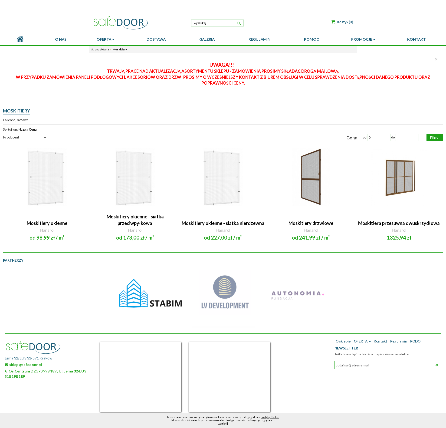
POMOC (311, 39)
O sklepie (343, 341)
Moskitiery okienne (47, 223)
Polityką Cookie (270, 416)
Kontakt (380, 341)
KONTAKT (416, 39)
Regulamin (398, 341)
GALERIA (207, 39)
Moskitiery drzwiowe (311, 223)
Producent (11, 137)
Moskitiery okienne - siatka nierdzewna (223, 223)
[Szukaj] (239, 23)
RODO (415, 341)
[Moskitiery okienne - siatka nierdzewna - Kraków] (223, 177)
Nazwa (23, 129)
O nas (60, 39)
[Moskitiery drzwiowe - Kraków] (311, 177)
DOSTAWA (156, 39)
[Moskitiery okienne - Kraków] (47, 177)
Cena (33, 129)
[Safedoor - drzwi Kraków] (139, 22)
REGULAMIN (259, 39)
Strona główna (100, 49)
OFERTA (104, 39)
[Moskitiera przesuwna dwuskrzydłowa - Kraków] (399, 177)
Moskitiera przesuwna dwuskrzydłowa (399, 223)
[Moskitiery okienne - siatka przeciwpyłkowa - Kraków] (135, 177)
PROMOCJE (362, 39)
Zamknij (223, 423)
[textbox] (217, 23)
